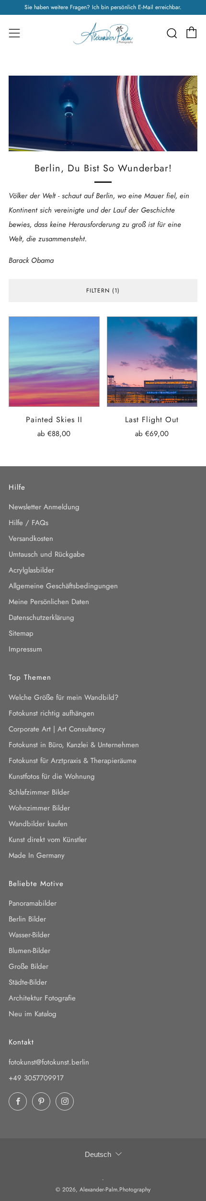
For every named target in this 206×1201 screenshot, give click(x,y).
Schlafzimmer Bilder (39, 792)
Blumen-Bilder (29, 950)
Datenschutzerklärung (41, 617)
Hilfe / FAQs (28, 522)
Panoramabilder (33, 903)
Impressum (25, 649)
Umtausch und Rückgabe (47, 554)
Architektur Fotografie (42, 998)
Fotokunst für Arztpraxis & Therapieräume (73, 760)
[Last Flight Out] (152, 361)
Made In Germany (37, 855)
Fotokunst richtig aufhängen (51, 713)
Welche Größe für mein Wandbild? (63, 697)
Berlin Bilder (27, 919)
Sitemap (21, 633)
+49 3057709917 (36, 1078)
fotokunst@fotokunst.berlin (49, 1062)
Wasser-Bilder (29, 935)
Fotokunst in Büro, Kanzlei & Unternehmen (74, 745)
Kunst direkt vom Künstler (48, 839)
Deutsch (98, 1154)
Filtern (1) (103, 290)
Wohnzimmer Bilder (39, 808)
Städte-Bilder (28, 982)
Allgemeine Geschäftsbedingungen (63, 586)
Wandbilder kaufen (38, 824)
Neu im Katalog (33, 1014)
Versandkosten (31, 538)
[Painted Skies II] (54, 361)
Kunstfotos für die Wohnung (52, 776)
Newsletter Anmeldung (44, 507)
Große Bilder (28, 966)
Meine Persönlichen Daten (49, 601)
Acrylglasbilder (31, 570)
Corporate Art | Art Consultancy (57, 729)
